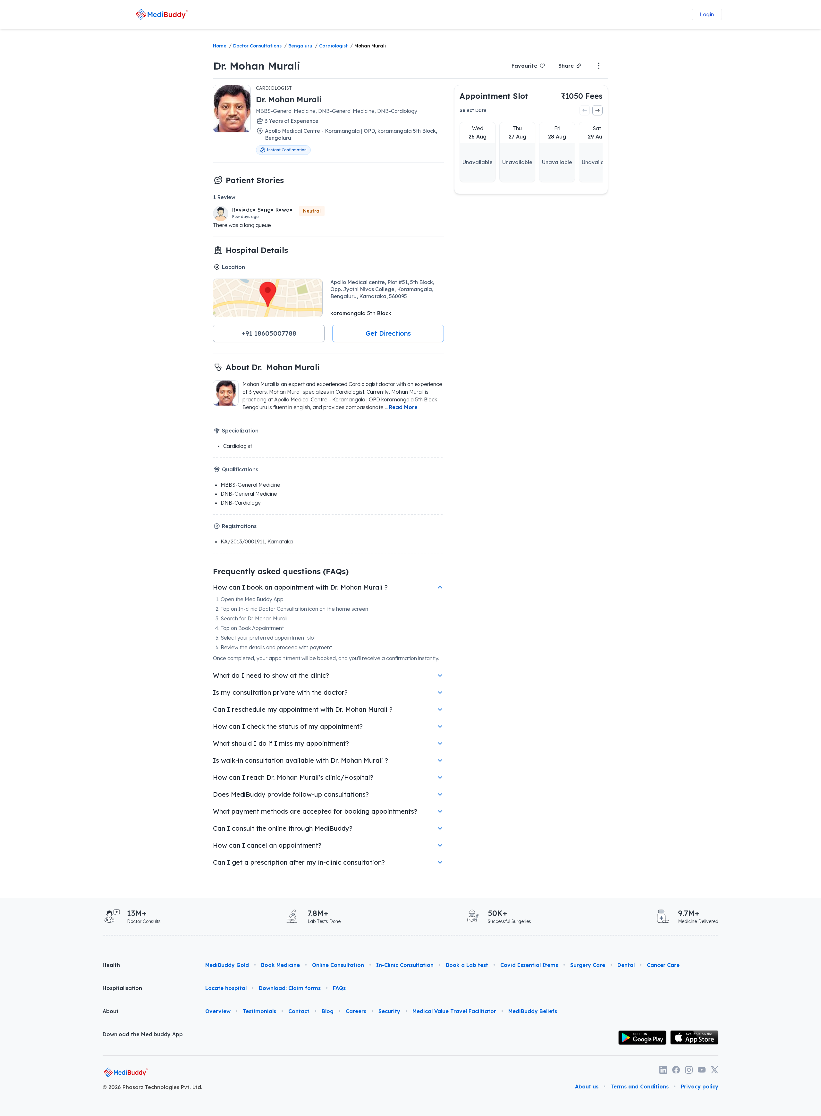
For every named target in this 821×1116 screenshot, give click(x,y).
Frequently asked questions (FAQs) (281, 571)
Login (707, 14)
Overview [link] (218, 1011)
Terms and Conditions (640, 1086)
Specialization (240, 430)
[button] (269, 333)
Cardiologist (333, 46)
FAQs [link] (339, 988)
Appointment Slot (494, 96)
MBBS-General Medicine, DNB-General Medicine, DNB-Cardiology (336, 111)
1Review (224, 197)
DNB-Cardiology (241, 502)
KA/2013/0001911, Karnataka (257, 541)
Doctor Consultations (257, 46)
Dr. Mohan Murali (256, 65)
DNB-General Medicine (249, 494)
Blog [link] (328, 1011)
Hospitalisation (122, 988)
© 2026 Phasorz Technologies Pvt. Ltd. (152, 1087)
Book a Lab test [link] (467, 965)
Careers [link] (356, 1011)
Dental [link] (626, 965)
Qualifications (240, 469)
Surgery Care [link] (587, 965)
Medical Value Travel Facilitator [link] (454, 1011)
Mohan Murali (370, 46)
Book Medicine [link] (280, 965)
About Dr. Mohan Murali (273, 367)
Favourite (524, 66)
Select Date (473, 110)
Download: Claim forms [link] (290, 988)
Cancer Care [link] (663, 965)
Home (219, 46)
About (111, 1011)
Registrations (239, 526)
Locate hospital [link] (226, 988)
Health (111, 965)
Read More (403, 407)
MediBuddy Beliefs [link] (532, 1011)
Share (566, 66)
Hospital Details (257, 250)
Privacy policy (699, 1086)
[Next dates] (597, 110)
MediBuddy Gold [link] (227, 965)
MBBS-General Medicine (250, 485)
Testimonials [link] (259, 1011)
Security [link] (389, 1011)
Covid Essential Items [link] (529, 965)
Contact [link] (298, 1011)
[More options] (599, 65)
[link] (161, 14)
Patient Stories (255, 180)
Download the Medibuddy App (143, 1034)
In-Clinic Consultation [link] (405, 965)
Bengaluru (300, 46)
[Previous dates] (585, 110)
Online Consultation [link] (338, 965)
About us (586, 1086)
